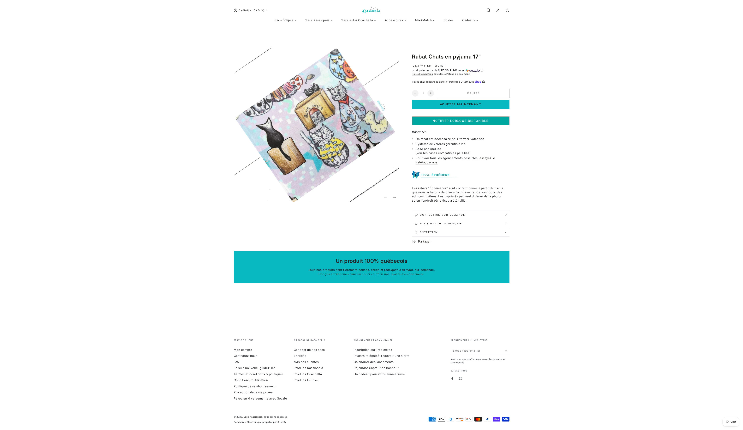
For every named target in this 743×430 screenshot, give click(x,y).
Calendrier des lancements (374, 362)
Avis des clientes (306, 362)
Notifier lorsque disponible (461, 120)
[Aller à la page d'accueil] (371, 10)
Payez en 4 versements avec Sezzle (260, 398)
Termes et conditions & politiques (259, 374)
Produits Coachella (308, 374)
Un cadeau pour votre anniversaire (379, 374)
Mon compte (243, 350)
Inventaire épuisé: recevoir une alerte (382, 356)
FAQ (237, 362)
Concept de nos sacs (309, 350)
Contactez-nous (246, 356)
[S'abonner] (507, 351)
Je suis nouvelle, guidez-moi (255, 368)
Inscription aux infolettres (373, 350)
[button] (488, 10)
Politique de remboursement (255, 386)
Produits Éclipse (306, 380)
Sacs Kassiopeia (253, 417)
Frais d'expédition (422, 74)
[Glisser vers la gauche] (385, 197)
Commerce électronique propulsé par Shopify (260, 422)
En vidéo (300, 356)
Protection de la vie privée (253, 392)
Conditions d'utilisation (251, 380)
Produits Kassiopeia (308, 368)
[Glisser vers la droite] (394, 197)
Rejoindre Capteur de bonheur (376, 368)
